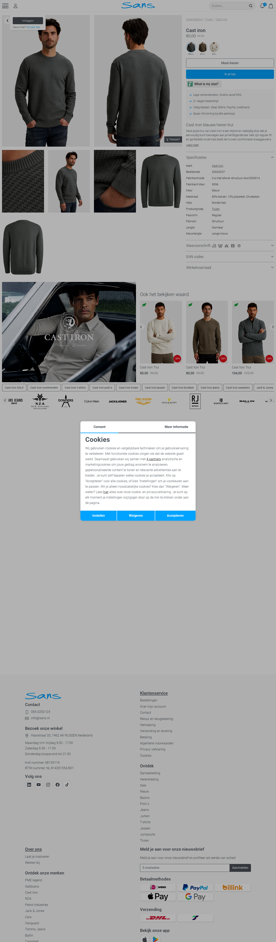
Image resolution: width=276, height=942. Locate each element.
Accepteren (175, 515)
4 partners (153, 459)
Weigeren (136, 515)
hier (106, 492)
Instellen (98, 515)
